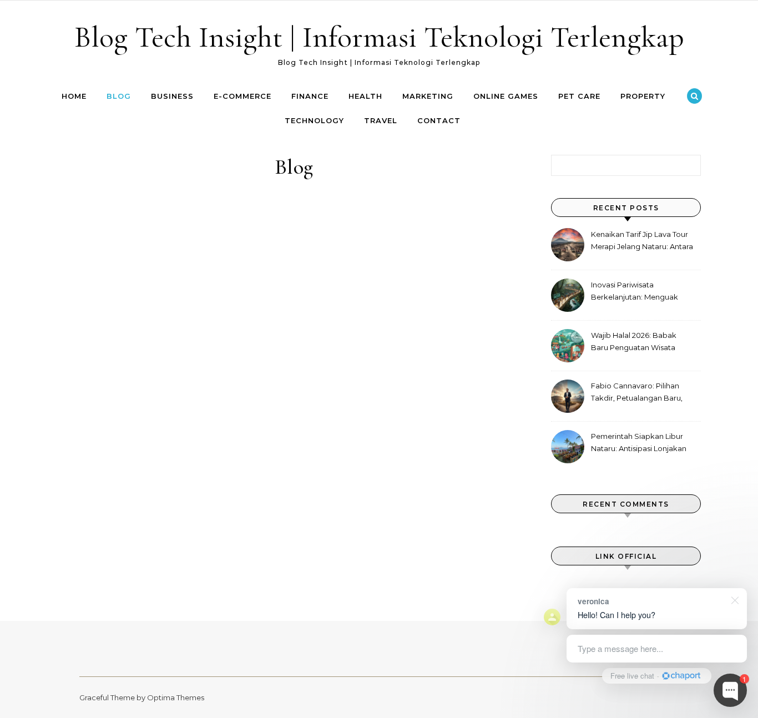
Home (74, 96)
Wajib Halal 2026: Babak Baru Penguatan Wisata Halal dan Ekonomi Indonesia (633, 343)
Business (172, 96)
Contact (439, 120)
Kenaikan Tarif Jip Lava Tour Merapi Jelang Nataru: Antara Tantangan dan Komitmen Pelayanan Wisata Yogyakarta (642, 242)
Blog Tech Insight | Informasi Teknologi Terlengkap (379, 37)
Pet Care (579, 96)
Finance (310, 96)
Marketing (427, 96)
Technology (314, 120)
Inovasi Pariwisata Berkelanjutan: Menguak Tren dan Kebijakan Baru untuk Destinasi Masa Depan (641, 292)
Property (642, 96)
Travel (380, 120)
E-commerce (242, 96)
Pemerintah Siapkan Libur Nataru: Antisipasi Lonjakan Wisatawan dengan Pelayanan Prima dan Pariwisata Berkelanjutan (638, 444)
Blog (119, 96)
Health (365, 96)
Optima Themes (175, 697)
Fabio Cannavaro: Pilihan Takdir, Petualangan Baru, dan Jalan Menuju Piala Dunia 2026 (637, 393)
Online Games (505, 96)
